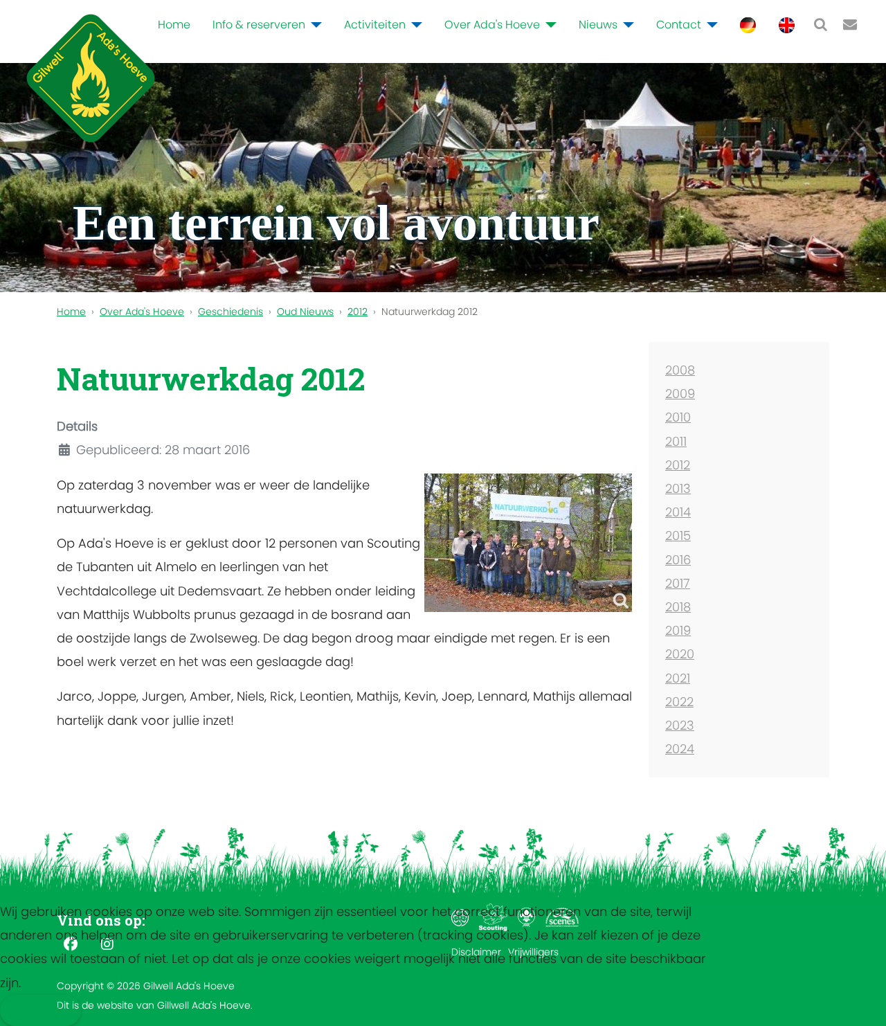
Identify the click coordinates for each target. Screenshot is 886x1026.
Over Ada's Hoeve (492, 25)
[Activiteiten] (414, 25)
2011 (676, 441)
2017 (677, 583)
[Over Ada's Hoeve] (548, 25)
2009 (680, 393)
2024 (679, 748)
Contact (678, 25)
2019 (678, 630)
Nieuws (598, 25)
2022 (679, 701)
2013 (678, 488)
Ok (29, 1010)
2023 (679, 725)
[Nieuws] (625, 25)
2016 (678, 559)
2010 (678, 417)
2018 (678, 606)
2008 (680, 370)
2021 (677, 678)
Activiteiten (375, 25)
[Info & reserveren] (313, 25)
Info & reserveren (259, 25)
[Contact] (709, 25)
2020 (679, 654)
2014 (678, 512)
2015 (678, 535)
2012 (677, 465)
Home (174, 25)
